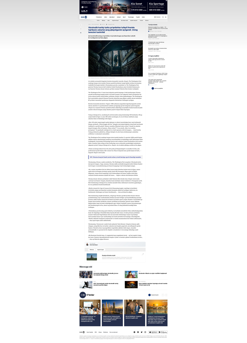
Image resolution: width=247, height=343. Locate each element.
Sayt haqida (90, 332)
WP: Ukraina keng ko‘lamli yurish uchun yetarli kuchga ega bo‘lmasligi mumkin (115, 157)
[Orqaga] (81, 25)
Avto (109, 20)
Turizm (141, 20)
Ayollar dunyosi (133, 20)
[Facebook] (81, 32)
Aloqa (100, 332)
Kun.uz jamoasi (113, 332)
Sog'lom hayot (115, 20)
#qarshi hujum (100, 249)
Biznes (146, 20)
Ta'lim (98, 20)
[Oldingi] (163, 295)
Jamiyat (119, 17)
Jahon (105, 17)
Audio (143, 17)
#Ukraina (92, 249)
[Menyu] (165, 17)
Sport (124, 17)
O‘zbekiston (99, 17)
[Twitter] (141, 332)
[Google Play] (162, 332)
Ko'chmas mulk (124, 20)
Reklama (105, 332)
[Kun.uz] (84, 17)
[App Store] (153, 332)
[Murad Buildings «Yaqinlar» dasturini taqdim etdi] (134, 313)
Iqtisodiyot (111, 17)
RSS (96, 332)
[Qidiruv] (163, 17)
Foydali (138, 17)
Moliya (103, 20)
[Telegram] (81, 29)
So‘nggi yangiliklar (153, 56)
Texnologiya (131, 17)
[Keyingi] (166, 295)
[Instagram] (145, 332)
